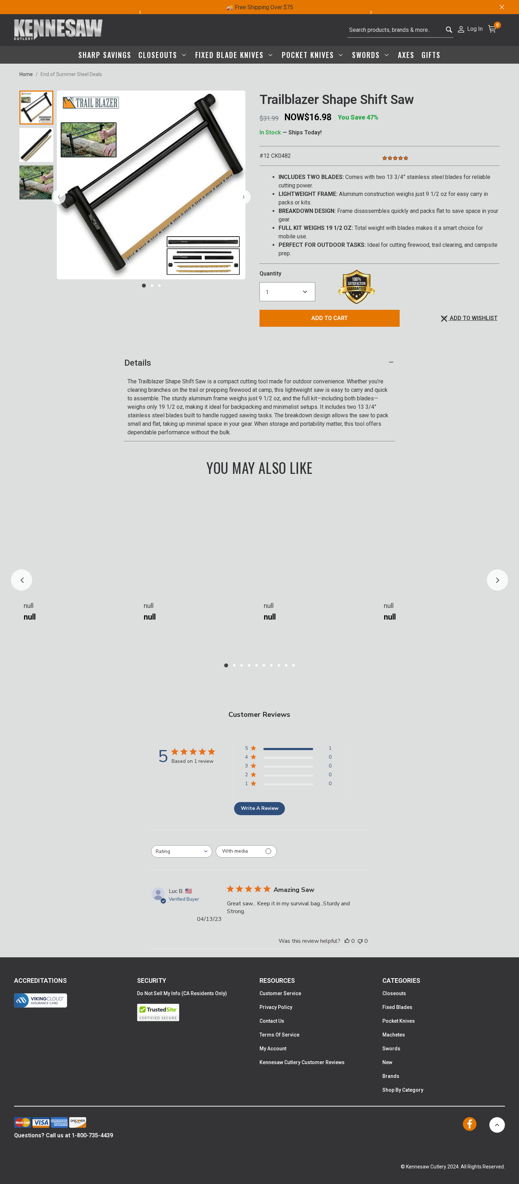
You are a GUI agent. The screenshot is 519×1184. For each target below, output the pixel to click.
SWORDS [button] (367, 55)
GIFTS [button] (431, 55)
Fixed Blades (397, 1007)
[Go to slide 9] (286, 665)
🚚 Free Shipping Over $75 (259, 7)
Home (26, 74)
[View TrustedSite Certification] (198, 1012)
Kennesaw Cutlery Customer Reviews (302, 1062)
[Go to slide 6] (264, 665)
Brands (390, 1076)
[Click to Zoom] (151, 185)
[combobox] (400, 30)
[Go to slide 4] (249, 665)
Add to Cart (329, 318)
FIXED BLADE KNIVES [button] (230, 55)
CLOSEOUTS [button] (159, 55)
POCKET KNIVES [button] (309, 55)
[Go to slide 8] (279, 665)
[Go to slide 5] (256, 665)
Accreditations (40, 980)
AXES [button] (406, 55)
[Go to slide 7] (271, 665)
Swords (391, 1048)
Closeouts (394, 993)
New (387, 1062)
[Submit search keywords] (449, 30)
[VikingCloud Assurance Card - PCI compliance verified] (40, 1000)
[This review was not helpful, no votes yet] (360, 941)
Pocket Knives (398, 1021)
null (29, 605)
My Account (273, 1048)
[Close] (501, 7)
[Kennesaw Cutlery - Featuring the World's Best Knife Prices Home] (58, 30)
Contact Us (272, 1021)
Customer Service (280, 993)
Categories (401, 980)
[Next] (375, 12)
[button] (470, 28)
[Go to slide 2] (152, 285)
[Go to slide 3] (159, 285)
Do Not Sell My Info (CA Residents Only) (182, 993)
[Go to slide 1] (144, 286)
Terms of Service (279, 1035)
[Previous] (139, 12)
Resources (277, 980)
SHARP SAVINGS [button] (104, 55)
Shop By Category (402, 1090)
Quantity (270, 273)
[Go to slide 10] (293, 665)
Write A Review (260, 808)
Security (151, 980)
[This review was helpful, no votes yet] (347, 941)
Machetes (393, 1035)
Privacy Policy (276, 1007)
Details (137, 363)
